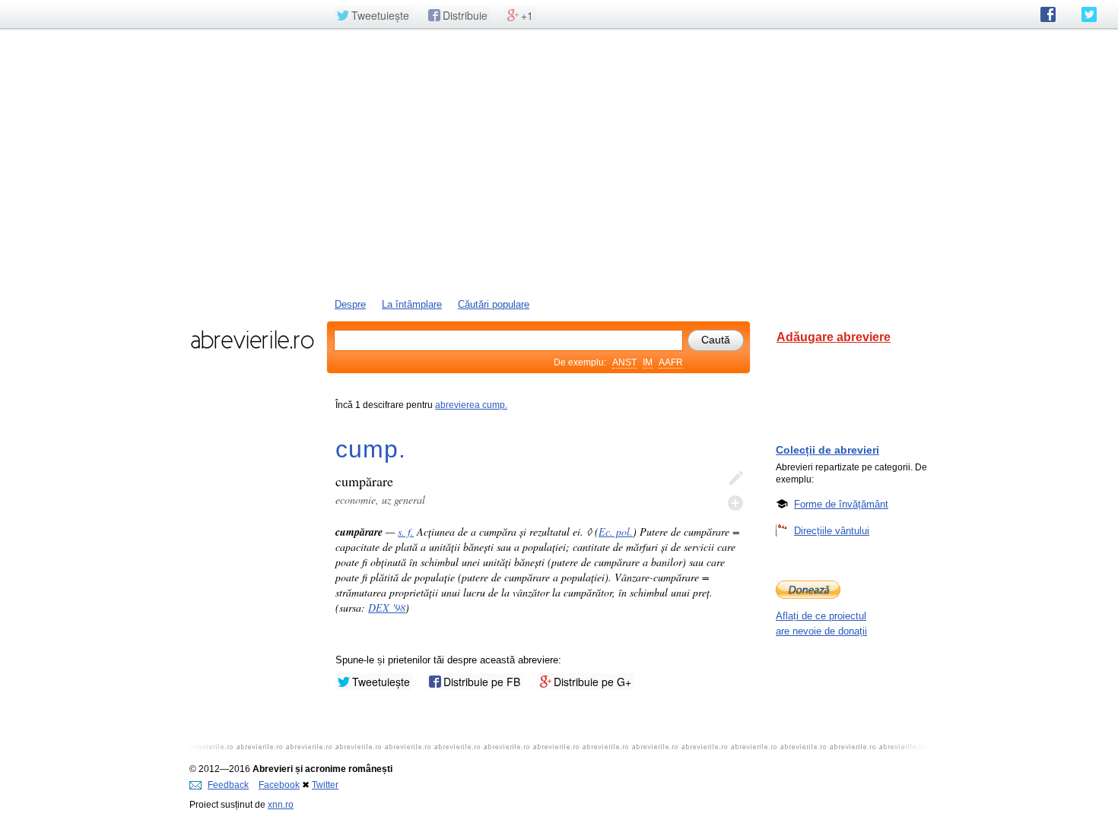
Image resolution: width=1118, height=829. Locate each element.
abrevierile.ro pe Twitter (1089, 14)
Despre (350, 304)
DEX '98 (386, 607)
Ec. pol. (616, 531)
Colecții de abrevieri (827, 450)
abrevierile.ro (252, 340)
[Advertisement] (559, 161)
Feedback (228, 785)
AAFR (671, 362)
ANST (624, 362)
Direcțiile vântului (831, 530)
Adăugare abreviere (834, 337)
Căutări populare (493, 304)
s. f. (406, 531)
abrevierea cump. (471, 405)
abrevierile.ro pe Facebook (1048, 14)
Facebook (279, 785)
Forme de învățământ (841, 504)
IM (648, 362)
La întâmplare (412, 304)
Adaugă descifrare (735, 503)
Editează (735, 478)
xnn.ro (281, 804)
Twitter (325, 785)
